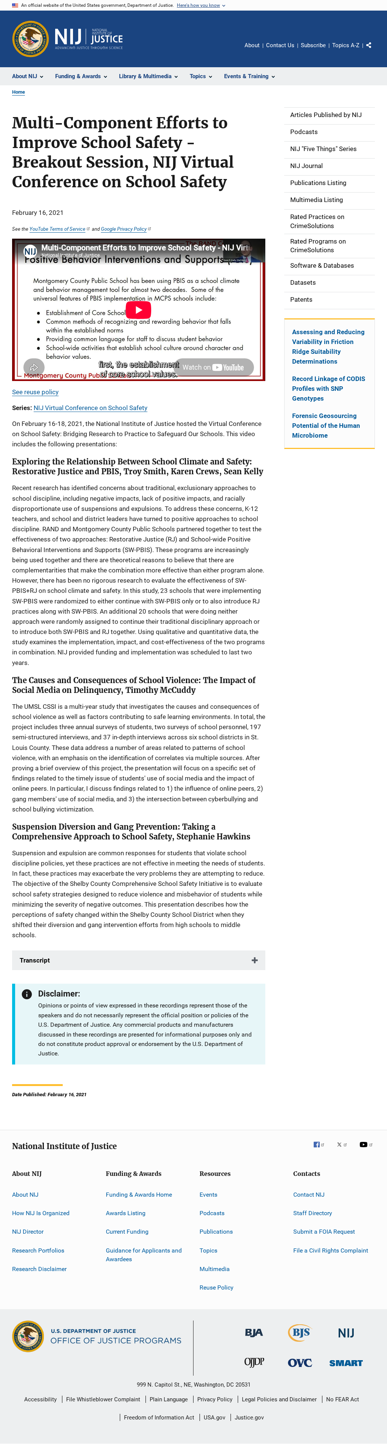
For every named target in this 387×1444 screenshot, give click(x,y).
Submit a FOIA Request (324, 1231)
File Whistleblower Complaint (103, 1399)
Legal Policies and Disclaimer (279, 1399)
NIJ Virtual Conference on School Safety (90, 408)
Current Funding (127, 1231)
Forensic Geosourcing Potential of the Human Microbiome (326, 425)
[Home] (88, 39)
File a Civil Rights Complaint (330, 1250)
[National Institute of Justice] (346, 1339)
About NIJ (25, 1194)
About (252, 45)
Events (208, 1194)
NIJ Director (27, 1231)
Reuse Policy (217, 1287)
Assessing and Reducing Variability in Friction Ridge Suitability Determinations (328, 346)
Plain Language (169, 1399)
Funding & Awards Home (139, 1194)
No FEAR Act (342, 1399)
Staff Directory (312, 1213)
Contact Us (280, 45)
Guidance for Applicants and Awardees (144, 1255)
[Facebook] (322, 1150)
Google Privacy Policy (124, 228)
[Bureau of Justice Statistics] (300, 1343)
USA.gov (214, 1417)
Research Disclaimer (39, 1269)
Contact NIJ (309, 1194)
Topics (208, 1250)
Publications (216, 1231)
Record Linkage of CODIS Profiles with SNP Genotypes (328, 388)
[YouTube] (367, 1150)
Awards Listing (126, 1213)
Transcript (35, 960)
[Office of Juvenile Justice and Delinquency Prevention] (254, 1369)
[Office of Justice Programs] (30, 38)
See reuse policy (35, 392)
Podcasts (212, 1213)
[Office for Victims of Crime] (300, 1368)
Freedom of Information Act (159, 1417)
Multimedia (215, 1269)
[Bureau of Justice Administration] (254, 1338)
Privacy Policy (214, 1399)
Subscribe (313, 45)
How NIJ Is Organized (41, 1213)
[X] (344, 1150)
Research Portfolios (38, 1250)
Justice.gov (249, 1417)
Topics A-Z (345, 45)
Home (18, 92)
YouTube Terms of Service (57, 228)
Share (375, 51)
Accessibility (40, 1399)
